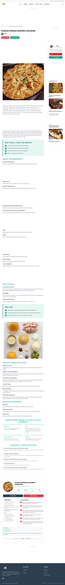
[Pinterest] (3, 578)
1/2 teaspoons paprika (8, 514)
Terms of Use (50, 583)
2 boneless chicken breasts (9, 505)
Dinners (6, 26)
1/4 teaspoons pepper (8, 519)
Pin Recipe (6, 37)
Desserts (46, 571)
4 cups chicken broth (8, 503)
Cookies (54, 583)
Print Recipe (13, 495)
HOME (20, 4)
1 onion (5, 512)
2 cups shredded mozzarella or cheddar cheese (11, 508)
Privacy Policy (61, 1)
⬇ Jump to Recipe (14, 37)
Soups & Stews (47, 575)
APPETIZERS (46, 4)
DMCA (58, 583)
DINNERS (25, 4)
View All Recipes (56, 57)
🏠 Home (2, 26)
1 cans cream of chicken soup (9, 502)
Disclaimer (61, 583)
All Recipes (25, 569)
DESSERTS (31, 4)
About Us (56, 1)
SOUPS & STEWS (38, 4)
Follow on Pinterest (56, 54)
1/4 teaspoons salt (7, 517)
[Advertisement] (32, 16)
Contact (51, 1)
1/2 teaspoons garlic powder (9, 515)
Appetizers (46, 569)
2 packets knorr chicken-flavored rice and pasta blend (11, 510)
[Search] (63, 4)
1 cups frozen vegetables (8, 520)
